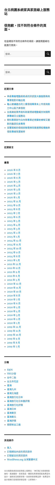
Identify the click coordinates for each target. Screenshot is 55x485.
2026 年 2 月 (13, 193)
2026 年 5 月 (13, 181)
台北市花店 (12, 381)
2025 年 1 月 (13, 236)
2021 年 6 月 (13, 276)
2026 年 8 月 (13, 170)
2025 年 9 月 (13, 205)
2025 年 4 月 (13, 225)
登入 (9, 447)
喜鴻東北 (11, 416)
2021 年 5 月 (13, 279)
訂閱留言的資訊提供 (17, 455)
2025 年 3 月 (13, 228)
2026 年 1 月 (13, 197)
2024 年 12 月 (14, 240)
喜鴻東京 (11, 412)
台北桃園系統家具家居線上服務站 (18, 471)
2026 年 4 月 (13, 185)
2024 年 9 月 (13, 252)
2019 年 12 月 (14, 327)
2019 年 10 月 (14, 334)
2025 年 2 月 (13, 232)
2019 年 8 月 (13, 342)
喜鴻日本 (11, 409)
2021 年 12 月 (14, 264)
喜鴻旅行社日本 (15, 397)
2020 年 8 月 (13, 295)
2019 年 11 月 (14, 330)
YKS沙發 (11, 373)
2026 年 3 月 (13, 189)
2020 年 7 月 (13, 299)
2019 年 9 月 (13, 338)
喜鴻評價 (11, 420)
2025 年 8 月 (13, 209)
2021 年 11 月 (13, 268)
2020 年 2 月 (13, 319)
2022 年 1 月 (13, 260)
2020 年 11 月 (14, 287)
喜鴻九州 (11, 389)
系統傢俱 (30, 476)
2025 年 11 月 (14, 201)
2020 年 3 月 (13, 315)
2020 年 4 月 (13, 311)
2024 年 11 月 (14, 244)
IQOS (10, 369)
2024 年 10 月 (14, 248)
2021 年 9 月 (13, 272)
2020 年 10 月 (14, 291)
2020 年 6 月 (13, 303)
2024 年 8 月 (13, 256)
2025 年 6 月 (13, 217)
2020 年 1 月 (13, 323)
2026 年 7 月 (13, 174)
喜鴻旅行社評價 (15, 405)
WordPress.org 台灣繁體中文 (22, 459)
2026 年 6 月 (14, 177)
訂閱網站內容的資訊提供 (19, 451)
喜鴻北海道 (12, 393)
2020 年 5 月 (13, 307)
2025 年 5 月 (13, 221)
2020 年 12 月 (14, 283)
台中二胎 (11, 377)
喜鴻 (9, 385)
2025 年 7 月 (13, 213)
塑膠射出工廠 (14, 424)
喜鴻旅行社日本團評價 (18, 401)
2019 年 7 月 (13, 346)
